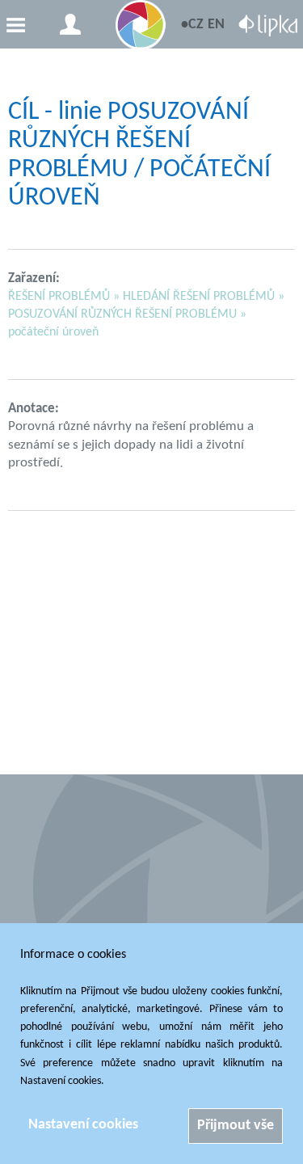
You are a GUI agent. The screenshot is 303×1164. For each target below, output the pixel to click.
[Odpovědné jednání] (141, 25)
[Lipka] (268, 27)
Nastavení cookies (83, 1124)
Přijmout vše (235, 1125)
